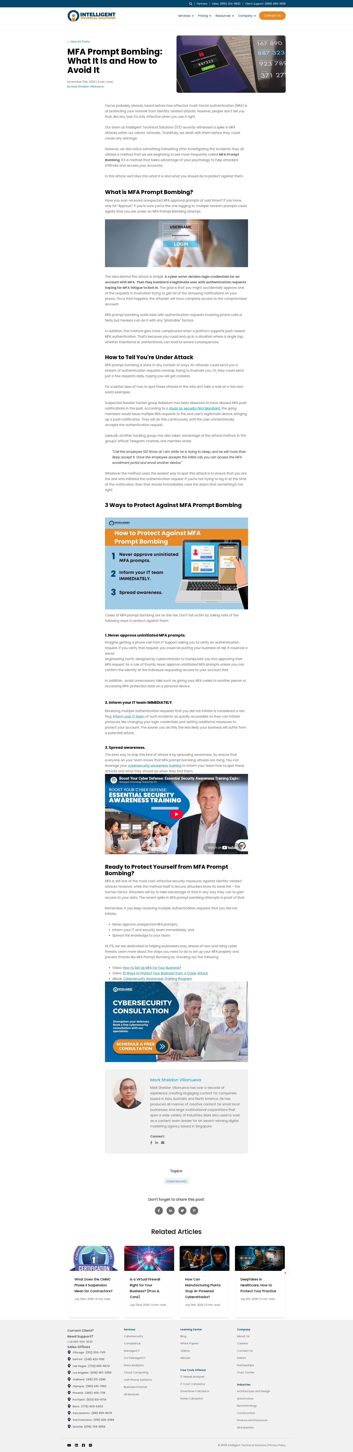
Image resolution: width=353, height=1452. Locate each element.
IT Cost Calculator (192, 1384)
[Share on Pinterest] (194, 1211)
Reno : (77, 1406)
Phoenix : (79, 1393)
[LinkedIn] (76, 1445)
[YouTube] (69, 1445)
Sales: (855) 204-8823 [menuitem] (226, 3)
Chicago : (79, 1352)
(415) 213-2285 (96, 1379)
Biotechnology (247, 1406)
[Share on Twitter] (182, 1211)
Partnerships (245, 1365)
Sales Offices (78, 1347)
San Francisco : (83, 1420)
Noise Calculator (191, 1398)
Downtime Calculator (194, 1391)
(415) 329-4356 (104, 1420)
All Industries (245, 1427)
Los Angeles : (81, 1372)
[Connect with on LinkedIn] (158, 1142)
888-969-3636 (83, 1342)
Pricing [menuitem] (203, 16)
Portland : (79, 1399)
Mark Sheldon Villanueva (87, 86)
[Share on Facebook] (159, 1211)
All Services (131, 1394)
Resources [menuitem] (223, 16)
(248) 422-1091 (94, 1359)
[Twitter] (90, 1445)
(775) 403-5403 (92, 1406)
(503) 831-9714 (96, 1399)
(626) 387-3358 (100, 1372)
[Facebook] (83, 1445)
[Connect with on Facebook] (152, 1142)
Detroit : (78, 1359)
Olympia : (79, 1386)
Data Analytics (134, 1365)
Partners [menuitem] (202, 3)
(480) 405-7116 (95, 1393)
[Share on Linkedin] (171, 1211)
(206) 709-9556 (94, 1426)
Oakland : (79, 1379)
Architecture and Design (253, 1391)
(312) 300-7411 (95, 1352)
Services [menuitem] (184, 16)
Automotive (245, 1398)
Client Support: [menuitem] (265, 3)
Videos (185, 1351)
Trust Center (245, 1372)
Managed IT (132, 1351)
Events (241, 1358)
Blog (183, 1336)
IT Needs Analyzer (192, 1377)
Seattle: (78, 1426)
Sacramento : (82, 1413)
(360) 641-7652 (96, 1386)
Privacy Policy (277, 1445)
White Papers (189, 1343)
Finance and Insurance (252, 1420)
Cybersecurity (176, 1181)
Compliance (132, 1343)
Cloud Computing (136, 1372)
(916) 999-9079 (102, 1413)
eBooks (185, 1358)
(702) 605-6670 (99, 1366)
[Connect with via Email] (164, 1142)
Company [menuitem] (245, 16)
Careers (242, 1343)
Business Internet (135, 1387)
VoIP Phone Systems (138, 1380)
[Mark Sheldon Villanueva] (129, 1093)
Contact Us (272, 16)
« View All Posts (78, 41)
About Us (243, 1336)
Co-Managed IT (134, 1358)
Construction (246, 1413)
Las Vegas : (80, 1366)
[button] (285, 1273)
